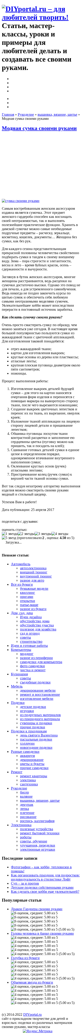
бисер (24, 792)
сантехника (29, 784)
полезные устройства (36, 829)
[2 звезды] (26, 534)
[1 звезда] (10, 534)
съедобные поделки (35, 682)
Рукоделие (26, 114)
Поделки (18, 703)
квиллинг (27, 593)
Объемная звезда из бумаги (32, 982)
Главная (8, 114)
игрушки (27, 711)
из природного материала (40, 719)
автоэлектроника (33, 568)
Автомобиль (20, 564)
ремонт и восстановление (40, 694)
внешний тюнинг (33, 572)
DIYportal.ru (32, 1014)
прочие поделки (32, 727)
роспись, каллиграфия (37, 821)
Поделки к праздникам (29, 731)
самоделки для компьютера (41, 662)
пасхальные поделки (36, 739)
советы (25, 637)
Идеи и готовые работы (29, 645)
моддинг (26, 654)
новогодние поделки (36, 747)
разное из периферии (36, 658)
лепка (24, 809)
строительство (31, 641)
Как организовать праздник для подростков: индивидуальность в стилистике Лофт (45, 877)
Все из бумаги (22, 584)
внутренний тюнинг (36, 576)
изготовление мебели (36, 698)
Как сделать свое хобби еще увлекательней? (45, 891)
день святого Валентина (39, 735)
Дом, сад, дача (22, 613)
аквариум (27, 756)
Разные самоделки (25, 751)
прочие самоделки (34, 768)
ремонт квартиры (33, 776)
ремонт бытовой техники (39, 833)
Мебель (17, 686)
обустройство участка (37, 625)
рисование (28, 817)
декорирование (32, 760)
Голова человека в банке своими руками (42, 933)
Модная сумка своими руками (39, 128)
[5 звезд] (9, 538)
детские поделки (33, 707)
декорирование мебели (38, 690)
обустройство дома (34, 621)
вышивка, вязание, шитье (57, 114)
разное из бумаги (33, 609)
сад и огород (30, 633)
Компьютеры (21, 650)
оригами (26, 597)
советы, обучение (33, 841)
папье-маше (29, 605)
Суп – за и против (25, 883)
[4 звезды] (59, 534)
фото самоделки (32, 666)
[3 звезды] (43, 534)
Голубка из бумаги (25, 958)
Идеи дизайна (31, 617)
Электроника (21, 825)
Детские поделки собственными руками (42, 887)
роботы (25, 837)
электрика (28, 780)
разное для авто (32, 580)
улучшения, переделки (37, 845)
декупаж (26, 804)
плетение (27, 813)
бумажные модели (34, 588)
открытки (27, 601)
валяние (26, 796)
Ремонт (16, 772)
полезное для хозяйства (38, 629)
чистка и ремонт (33, 670)
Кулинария (19, 674)
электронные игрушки (37, 849)
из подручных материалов (40, 715)
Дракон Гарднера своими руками (36, 909)
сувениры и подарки (36, 723)
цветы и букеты (32, 764)
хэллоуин (27, 743)
